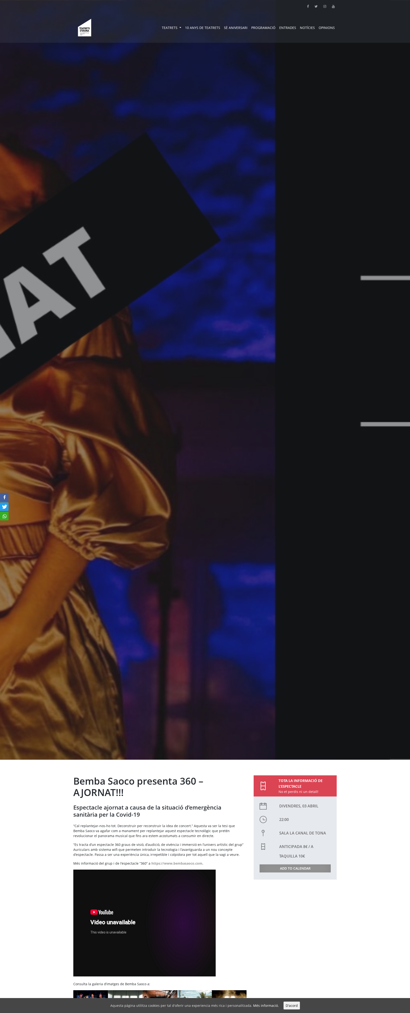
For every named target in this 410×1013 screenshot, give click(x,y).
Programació (263, 27)
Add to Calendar (295, 868)
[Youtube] (330, 6)
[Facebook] (305, 6)
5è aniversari (235, 27)
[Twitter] (313, 6)
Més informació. (266, 1005)
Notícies (307, 27)
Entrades (287, 27)
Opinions (327, 27)
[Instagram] (322, 6)
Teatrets (170, 27)
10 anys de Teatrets (202, 27)
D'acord (292, 1005)
